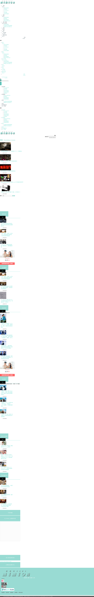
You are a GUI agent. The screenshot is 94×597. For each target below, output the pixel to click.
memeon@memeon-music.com (35, 596)
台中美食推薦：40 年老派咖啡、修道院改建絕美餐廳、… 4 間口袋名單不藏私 (6, 505)
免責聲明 (3, 592)
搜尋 (46, 136)
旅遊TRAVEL (3, 28)
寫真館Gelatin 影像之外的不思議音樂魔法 (9, 161)
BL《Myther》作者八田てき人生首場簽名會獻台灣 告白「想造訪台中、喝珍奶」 (7, 301)
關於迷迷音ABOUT (4, 35)
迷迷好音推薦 (6, 13)
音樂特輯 (5, 12)
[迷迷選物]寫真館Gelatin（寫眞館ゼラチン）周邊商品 (11, 151)
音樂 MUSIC (3, 6)
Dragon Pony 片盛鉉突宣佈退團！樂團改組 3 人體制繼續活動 (6, 246)
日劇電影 (16, 592)
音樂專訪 (5, 9)
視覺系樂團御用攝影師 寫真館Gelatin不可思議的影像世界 (12, 182)
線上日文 (1, 250)
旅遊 (3, 103)
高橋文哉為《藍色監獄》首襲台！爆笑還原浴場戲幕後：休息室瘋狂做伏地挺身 (6, 357)
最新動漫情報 (6, 17)
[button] (23, 40)
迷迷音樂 (3, 86)
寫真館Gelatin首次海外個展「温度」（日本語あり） (11, 192)
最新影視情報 (6, 24)
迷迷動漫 (3, 94)
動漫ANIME (3, 15)
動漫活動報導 (6, 19)
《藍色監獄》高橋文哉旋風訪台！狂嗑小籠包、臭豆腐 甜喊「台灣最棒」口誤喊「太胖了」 (7, 336)
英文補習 (1, 362)
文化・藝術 (4, 129)
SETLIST (5, 11)
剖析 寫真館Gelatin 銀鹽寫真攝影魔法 (8, 171)
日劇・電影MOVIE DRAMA (4, 22)
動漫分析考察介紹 (7, 20)
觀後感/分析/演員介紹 (8, 26)
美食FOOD (3, 31)
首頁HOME (24, 38)
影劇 (3, 100)
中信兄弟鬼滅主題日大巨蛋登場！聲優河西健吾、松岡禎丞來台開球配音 (6, 287)
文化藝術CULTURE (4, 33)
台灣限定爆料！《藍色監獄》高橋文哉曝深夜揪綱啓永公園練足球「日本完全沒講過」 (6, 347)
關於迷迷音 (21, 592)
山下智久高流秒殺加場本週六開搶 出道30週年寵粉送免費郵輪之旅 (7, 224)
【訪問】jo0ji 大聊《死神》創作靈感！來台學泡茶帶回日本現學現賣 (7, 415)
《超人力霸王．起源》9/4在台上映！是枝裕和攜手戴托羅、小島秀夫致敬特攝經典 (7, 234)
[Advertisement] (10, 204)
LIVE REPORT (6, 10)
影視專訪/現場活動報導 (8, 25)
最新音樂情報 (6, 8)
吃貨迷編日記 (4, 104)
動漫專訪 (5, 18)
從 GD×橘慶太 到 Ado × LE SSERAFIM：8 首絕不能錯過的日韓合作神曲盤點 (6, 468)
